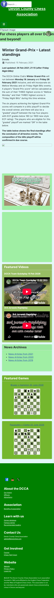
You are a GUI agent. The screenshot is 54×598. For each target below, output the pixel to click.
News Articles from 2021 (20, 354)
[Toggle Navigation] (4, 24)
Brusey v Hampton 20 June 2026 (27, 385)
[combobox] (18, 4)
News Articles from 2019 (20, 360)
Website (7, 566)
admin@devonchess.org (12, 539)
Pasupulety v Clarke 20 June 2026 (27, 424)
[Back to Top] (49, 593)
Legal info (7, 571)
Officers (7, 495)
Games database (10, 520)
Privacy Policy (9, 569)
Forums (6, 552)
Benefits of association (12, 509)
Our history (8, 493)
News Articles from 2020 (20, 357)
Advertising (8, 497)
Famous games (9, 523)
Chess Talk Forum (10, 555)
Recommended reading (12, 525)
